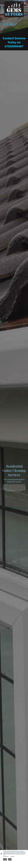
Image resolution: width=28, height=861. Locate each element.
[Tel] (14, 24)
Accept (5, 859)
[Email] (11, 24)
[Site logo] (14, 9)
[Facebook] (4, 24)
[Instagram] (7, 24)
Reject (10, 859)
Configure (12, 856)
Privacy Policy (5, 856)
